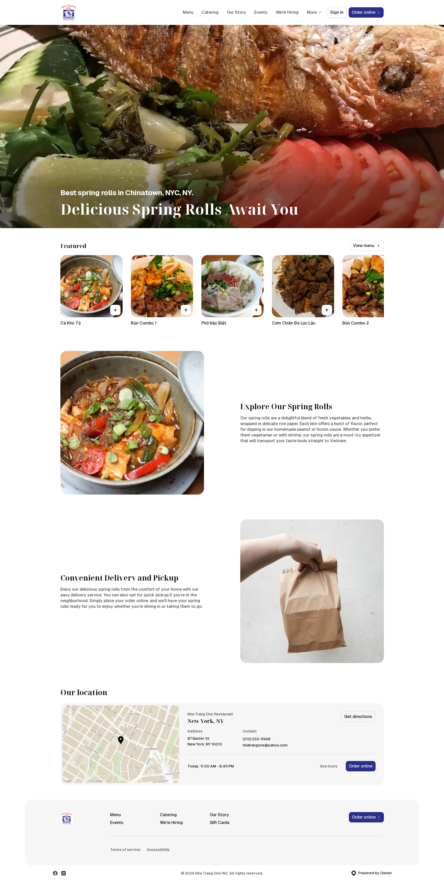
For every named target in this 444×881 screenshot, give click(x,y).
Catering (210, 12)
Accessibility (158, 849)
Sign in (336, 12)
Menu (188, 12)
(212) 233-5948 (256, 739)
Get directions (358, 716)
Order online (360, 766)
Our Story (236, 12)
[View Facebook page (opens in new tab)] (55, 873)
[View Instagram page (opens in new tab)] (63, 873)
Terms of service (125, 849)
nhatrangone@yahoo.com (265, 745)
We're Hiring (287, 12)
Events (260, 12)
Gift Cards (220, 822)
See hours (328, 766)
